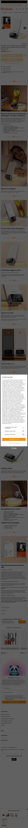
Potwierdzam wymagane (14, 443)
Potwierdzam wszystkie (14, 439)
